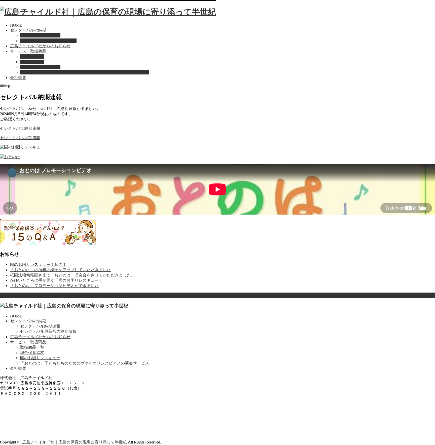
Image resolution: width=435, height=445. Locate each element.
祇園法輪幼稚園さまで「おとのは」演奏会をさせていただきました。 (72, 275)
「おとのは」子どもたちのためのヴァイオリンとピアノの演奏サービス (84, 72)
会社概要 (18, 77)
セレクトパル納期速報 (40, 35)
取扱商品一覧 (32, 56)
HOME (16, 25)
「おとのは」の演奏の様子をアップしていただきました (60, 270)
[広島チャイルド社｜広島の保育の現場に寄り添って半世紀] (108, 11)
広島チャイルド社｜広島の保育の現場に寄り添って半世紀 (74, 442)
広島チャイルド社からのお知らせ (40, 46)
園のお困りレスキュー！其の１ (38, 264)
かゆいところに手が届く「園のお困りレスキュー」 (56, 280)
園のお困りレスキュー (40, 67)
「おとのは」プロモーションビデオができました (54, 286)
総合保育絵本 (32, 62)
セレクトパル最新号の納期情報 (48, 40)
